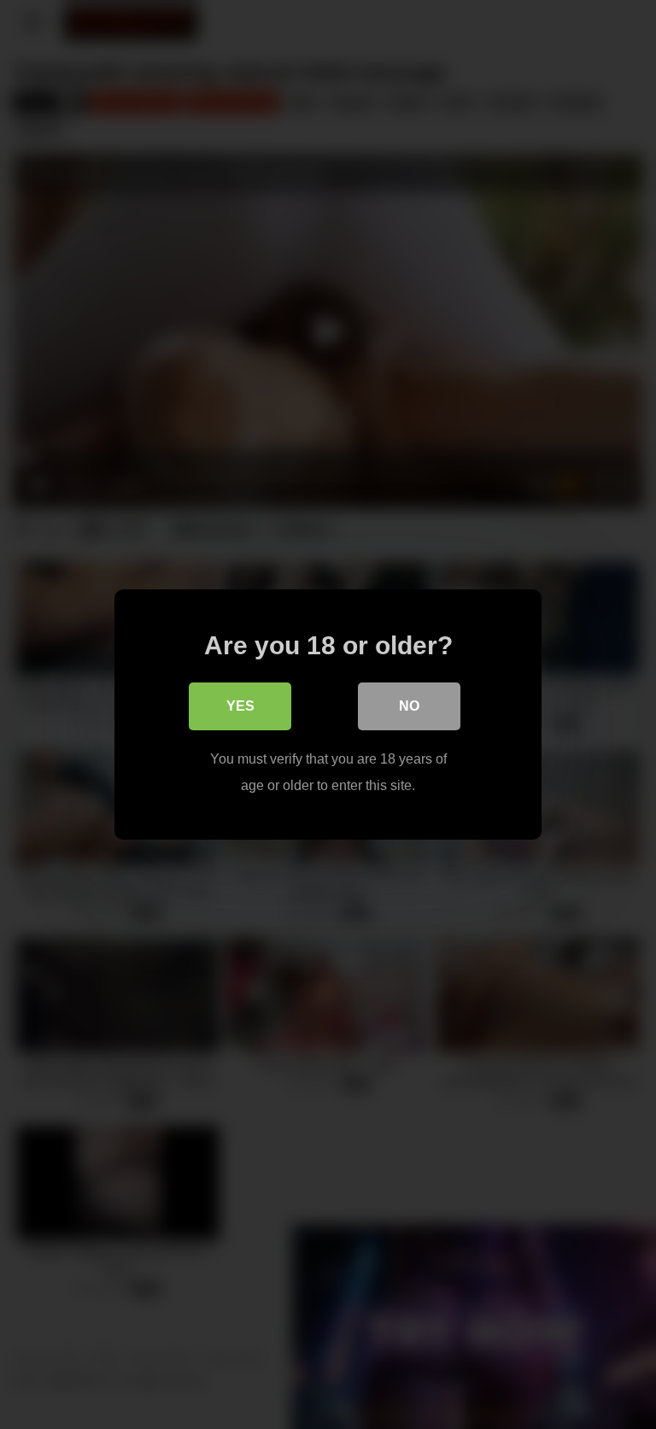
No (409, 706)
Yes (240, 706)
